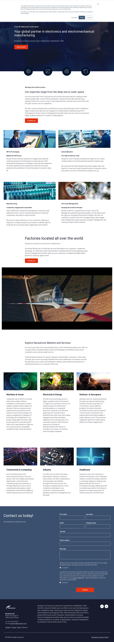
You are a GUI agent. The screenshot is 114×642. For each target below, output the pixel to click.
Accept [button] (81, 17)
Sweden (7, 627)
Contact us (31, 121)
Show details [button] (74, 17)
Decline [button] (89, 17)
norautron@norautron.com (18, 623)
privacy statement (78, 578)
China (19, 627)
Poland (14, 627)
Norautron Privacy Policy (100, 637)
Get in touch (21, 47)
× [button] (98, 3)
